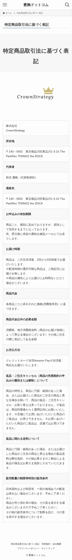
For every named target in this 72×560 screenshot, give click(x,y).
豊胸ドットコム (36, 5)
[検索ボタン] (67, 5)
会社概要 (56, 544)
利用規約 (46, 544)
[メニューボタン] (5, 5)
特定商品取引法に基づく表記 (25, 544)
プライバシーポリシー (28, 548)
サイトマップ (48, 548)
